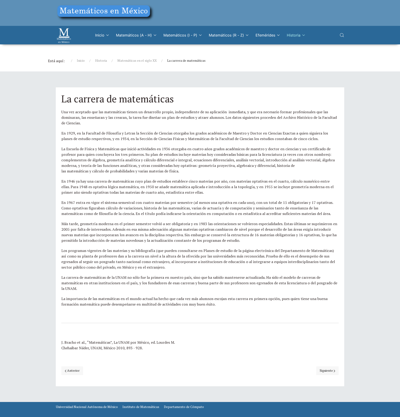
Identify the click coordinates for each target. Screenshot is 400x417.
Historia (293, 35)
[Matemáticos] (64, 35)
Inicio (99, 35)
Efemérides (265, 35)
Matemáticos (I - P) (180, 35)
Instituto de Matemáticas (140, 407)
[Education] (105, 12)
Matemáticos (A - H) (134, 35)
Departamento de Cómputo (184, 407)
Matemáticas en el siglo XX (137, 60)
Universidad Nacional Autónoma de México (87, 407)
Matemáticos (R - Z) (226, 35)
